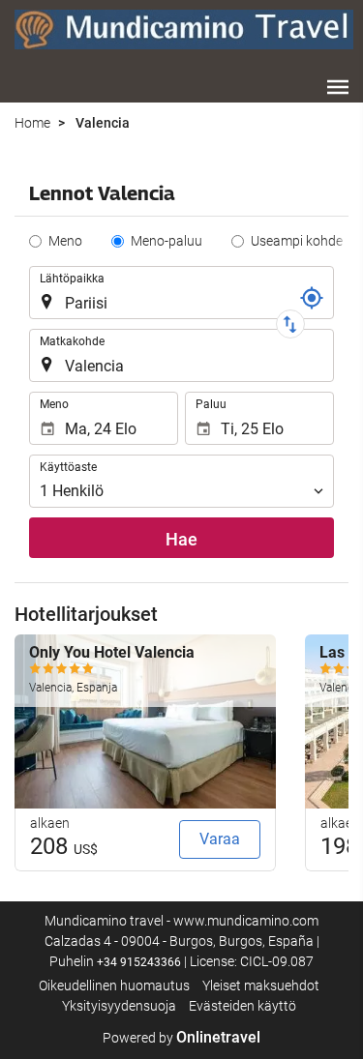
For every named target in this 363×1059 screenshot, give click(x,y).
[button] (337, 87)
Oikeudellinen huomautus (114, 985)
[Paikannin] (311, 297)
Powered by (181, 1037)
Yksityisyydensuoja (119, 1006)
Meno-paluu (166, 241)
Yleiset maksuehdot (260, 985)
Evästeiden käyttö (242, 1006)
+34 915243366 (139, 962)
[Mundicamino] (184, 29)
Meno (65, 241)
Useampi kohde (297, 241)
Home (32, 123)
